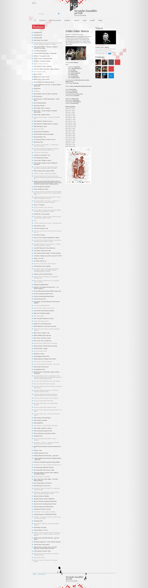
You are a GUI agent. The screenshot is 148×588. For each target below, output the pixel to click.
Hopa (35, 220)
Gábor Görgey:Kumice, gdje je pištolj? (44, 170)
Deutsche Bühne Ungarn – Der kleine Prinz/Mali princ (47, 118)
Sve (111, 76)
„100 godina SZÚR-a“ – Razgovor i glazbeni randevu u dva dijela (45, 47)
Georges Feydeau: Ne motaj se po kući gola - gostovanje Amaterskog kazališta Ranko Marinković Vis (47, 177)
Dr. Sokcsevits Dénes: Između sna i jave (44, 139)
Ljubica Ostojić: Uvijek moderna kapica (44, 308)
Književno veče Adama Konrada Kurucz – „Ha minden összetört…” (46, 287)
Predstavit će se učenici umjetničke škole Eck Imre (47, 464)
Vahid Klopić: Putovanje (40, 527)
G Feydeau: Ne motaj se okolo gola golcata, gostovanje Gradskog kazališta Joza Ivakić (46, 167)
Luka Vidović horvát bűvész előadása (44, 310)
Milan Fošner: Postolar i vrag (41, 333)
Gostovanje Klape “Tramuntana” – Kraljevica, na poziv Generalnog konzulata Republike (47, 201)
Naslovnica (42, 20)
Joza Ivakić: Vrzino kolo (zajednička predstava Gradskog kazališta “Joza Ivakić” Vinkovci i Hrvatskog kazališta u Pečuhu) (46, 270)
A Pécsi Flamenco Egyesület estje (43, 58)
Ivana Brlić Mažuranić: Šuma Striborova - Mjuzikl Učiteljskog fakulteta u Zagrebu (47, 244)
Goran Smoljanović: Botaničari (42, 186)
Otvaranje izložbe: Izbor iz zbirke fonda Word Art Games (47, 414)
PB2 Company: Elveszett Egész (42, 417)
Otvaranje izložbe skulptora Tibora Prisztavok (46, 398)
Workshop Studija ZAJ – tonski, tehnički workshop (47, 542)
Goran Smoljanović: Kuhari (41, 189)
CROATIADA (37, 88)
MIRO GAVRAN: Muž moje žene (42, 335)
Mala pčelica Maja (39, 316)
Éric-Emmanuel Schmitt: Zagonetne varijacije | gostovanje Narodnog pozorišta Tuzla (46, 149)
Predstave (67, 20)
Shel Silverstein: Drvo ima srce (42, 485)
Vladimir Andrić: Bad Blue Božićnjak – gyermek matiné (46, 538)
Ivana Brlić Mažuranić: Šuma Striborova (44, 248)
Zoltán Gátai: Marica (39, 557)
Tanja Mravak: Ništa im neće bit (42, 509)
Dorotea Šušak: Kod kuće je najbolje (43, 134)
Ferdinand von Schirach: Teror (42, 155)
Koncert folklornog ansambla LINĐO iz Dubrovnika (47, 291)
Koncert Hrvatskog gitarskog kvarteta (44, 296)
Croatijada (36, 91)
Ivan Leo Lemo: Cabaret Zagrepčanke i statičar (46, 237)
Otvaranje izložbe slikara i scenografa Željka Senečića (46, 404)
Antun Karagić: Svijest (40, 71)
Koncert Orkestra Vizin (40, 299)
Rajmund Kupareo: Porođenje (42, 476)
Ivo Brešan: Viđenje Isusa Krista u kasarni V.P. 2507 (48, 255)
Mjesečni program (55, 20)
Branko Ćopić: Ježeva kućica (41, 76)
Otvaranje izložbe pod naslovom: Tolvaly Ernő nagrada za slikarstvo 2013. (46, 391)
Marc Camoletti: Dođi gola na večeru (44, 318)
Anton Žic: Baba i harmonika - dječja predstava (46, 69)
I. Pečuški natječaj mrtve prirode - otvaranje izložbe (47, 223)
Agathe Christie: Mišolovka (41, 63)
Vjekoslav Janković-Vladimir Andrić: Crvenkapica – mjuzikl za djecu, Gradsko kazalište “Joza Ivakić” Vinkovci (47, 534)
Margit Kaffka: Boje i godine (41, 321)
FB (35, 20)
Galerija (34, 574)
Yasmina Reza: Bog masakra (41, 544)
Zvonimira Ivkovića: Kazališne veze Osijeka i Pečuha (46, 560)
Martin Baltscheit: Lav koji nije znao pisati (45, 326)
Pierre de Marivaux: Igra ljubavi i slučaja (44, 433)
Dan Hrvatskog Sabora (40, 103)
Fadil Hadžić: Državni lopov (41, 152)
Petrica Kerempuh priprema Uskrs (43, 430)
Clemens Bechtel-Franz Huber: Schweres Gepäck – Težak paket (48, 85)
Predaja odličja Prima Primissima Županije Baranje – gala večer (47, 459)
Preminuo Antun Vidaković (102, 47)
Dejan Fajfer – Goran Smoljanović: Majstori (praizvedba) (45, 111)
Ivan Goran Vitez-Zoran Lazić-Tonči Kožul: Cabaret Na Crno (47, 231)
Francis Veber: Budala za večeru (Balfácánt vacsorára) (45, 163)
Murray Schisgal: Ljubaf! (40, 351)
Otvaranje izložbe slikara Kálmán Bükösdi (45, 407)
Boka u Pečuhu (38, 74)
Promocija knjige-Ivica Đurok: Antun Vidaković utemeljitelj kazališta (46, 473)
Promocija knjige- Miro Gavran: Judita (44, 470)
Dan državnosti (38, 96)
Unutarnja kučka (38, 521)
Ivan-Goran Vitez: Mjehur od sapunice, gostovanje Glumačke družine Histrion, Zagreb (47, 240)
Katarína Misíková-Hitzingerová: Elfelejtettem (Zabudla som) (46, 277)
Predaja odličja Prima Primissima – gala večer (46, 455)
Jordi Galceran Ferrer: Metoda (42, 266)
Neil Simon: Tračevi (39, 353)
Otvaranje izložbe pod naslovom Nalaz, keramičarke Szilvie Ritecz (48, 387)
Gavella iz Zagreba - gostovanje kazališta (45, 173)
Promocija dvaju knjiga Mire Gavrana (44, 467)
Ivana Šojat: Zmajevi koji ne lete (42, 250)
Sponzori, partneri (41, 574)
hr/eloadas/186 (38, 37)
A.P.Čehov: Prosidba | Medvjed (42, 61)
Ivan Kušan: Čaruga (39, 235)
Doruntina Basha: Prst (40, 137)
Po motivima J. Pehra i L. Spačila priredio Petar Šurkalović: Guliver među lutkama (46, 443)
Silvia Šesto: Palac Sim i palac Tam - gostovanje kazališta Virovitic (47, 489)
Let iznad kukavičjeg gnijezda (42, 305)
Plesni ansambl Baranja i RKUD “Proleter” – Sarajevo (45, 439)
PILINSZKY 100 (38, 436)
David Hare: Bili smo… (40, 105)
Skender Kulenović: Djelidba (41, 496)
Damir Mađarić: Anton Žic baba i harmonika (45, 93)
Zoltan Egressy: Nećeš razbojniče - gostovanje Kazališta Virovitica (46, 554)
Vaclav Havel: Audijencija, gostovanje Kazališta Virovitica (46, 524)
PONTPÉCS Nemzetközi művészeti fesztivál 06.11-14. (47, 447)
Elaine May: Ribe (38, 142)
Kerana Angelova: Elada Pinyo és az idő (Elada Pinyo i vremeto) (46, 281)
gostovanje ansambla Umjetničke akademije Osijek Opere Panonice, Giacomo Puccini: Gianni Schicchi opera (47, 193)
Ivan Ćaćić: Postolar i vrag (41, 228)
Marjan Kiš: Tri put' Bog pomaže (42, 323)
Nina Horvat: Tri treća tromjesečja (43, 361)
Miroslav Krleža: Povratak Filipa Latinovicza (45, 346)
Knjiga (100, 20)
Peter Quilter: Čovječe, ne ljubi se (43, 428)
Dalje (110, 53)
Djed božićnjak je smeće (40, 126)
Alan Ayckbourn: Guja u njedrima (42, 66)
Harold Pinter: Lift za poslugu (41, 214)
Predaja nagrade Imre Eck (41, 453)
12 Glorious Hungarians (40, 50)
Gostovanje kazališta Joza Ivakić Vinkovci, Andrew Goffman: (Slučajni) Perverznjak (47, 197)
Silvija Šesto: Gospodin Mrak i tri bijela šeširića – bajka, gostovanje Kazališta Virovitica (47, 493)
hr (36, 3)
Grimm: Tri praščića (39, 205)
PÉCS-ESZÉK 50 (38, 423)
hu (33, 3)
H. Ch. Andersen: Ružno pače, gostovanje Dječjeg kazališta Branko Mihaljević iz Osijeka (47, 210)
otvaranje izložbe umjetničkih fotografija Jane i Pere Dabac (48, 410)
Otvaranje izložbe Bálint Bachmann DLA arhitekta (47, 381)
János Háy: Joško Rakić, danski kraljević (45, 263)
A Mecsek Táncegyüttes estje (42, 56)
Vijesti (85, 20)
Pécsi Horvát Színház (78, 8)
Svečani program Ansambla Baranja (43, 506)
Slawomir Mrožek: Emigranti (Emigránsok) (45, 501)
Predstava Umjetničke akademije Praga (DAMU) (47, 462)
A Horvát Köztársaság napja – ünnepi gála (45, 53)
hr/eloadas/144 (38, 35)
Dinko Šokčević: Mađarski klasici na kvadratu (46, 124)
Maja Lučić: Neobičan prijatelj (42, 313)
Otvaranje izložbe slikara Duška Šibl (43, 400)
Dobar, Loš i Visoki (39, 129)
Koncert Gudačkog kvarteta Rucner (43, 293)
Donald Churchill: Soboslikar (41, 131)
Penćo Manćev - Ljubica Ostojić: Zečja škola (46, 425)
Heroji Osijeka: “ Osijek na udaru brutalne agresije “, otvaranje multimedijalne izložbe (48, 217)
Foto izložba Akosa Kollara (41, 157)
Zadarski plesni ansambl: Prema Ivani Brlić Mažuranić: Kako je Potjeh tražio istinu (45, 547)
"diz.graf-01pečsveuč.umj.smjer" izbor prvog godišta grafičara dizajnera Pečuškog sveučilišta (48, 43)
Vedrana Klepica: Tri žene (41, 530)
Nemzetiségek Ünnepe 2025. (42, 356)
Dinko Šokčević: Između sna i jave (43, 121)
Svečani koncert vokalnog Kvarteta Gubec (45, 504)
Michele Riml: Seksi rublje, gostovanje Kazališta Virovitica (46, 329)
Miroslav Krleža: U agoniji (40, 348)
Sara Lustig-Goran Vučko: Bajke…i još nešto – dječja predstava (46, 479)
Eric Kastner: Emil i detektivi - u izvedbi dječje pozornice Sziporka (46, 145)
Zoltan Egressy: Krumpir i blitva (42, 551)
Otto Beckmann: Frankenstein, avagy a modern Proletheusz (46, 372)
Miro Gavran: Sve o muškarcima (42, 340)
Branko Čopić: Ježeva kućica (41, 79)
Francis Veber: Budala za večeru (42, 160)
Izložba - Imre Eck (39, 258)
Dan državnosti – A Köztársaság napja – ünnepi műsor (46, 99)
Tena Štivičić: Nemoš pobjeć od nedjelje (44, 511)
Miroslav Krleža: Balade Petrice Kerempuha (45, 343)
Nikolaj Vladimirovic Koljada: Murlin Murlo (45, 359)
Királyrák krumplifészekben (41, 284)
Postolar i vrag (38, 450)
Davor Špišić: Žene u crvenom (42, 108)
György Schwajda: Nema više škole (43, 207)
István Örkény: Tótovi (39, 225)
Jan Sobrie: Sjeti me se (40, 261)
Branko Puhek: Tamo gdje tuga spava (44, 82)
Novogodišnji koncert (39, 369)
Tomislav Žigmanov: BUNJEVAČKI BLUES (45, 514)
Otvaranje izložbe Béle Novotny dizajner (44, 383)
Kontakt (92, 20)
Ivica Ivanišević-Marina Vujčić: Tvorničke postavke (47, 253)
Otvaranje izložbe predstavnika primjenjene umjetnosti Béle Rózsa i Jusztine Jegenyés (45, 395)
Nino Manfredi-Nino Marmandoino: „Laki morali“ (47, 364)
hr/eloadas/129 (38, 32)
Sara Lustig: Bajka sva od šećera (43, 483)
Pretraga (41, 14)
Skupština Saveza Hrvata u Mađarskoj (44, 498)
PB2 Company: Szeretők (40, 420)
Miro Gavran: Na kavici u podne (42, 338)
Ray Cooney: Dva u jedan (41, 40)
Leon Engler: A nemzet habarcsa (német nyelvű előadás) (46, 302)
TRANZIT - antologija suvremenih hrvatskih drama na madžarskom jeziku (47, 517)
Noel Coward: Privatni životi (41, 366)
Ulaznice (76, 20)
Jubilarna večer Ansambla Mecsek (43, 274)
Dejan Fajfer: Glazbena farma (42, 114)
